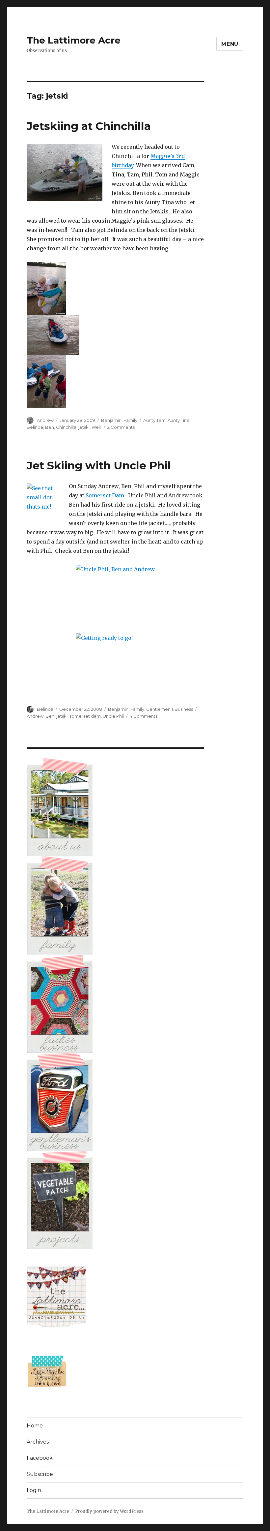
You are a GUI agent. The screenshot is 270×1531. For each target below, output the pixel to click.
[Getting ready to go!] (115, 660)
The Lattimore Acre (74, 40)
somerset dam (85, 716)
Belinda (35, 427)
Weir (96, 427)
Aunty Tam (154, 420)
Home (35, 1425)
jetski (84, 427)
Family (130, 420)
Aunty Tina (178, 420)
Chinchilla (66, 427)
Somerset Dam (105, 495)
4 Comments (143, 716)
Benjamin (111, 420)
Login (34, 1490)
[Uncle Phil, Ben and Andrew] (115, 594)
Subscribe (40, 1474)
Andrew (45, 420)
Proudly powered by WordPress (109, 1511)
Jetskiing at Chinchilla (89, 126)
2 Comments (121, 427)
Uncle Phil (113, 716)
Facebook (40, 1458)
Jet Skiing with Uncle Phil (99, 465)
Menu (229, 44)
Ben (49, 427)
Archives (38, 1442)
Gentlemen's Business (169, 709)
